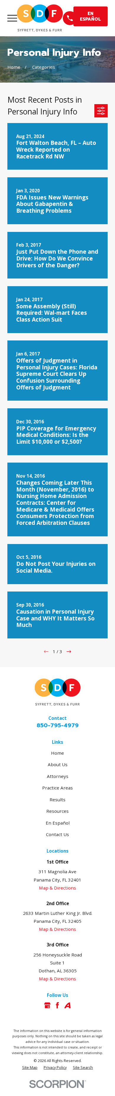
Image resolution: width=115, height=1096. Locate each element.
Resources (57, 811)
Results (57, 799)
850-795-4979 (58, 725)
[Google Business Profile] (47, 1005)
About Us (58, 764)
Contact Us (57, 834)
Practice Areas (57, 788)
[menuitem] (29, 1067)
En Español (58, 823)
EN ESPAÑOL (90, 16)
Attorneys (57, 776)
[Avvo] (67, 1005)
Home (57, 753)
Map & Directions (57, 888)
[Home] (40, 18)
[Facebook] (57, 1005)
